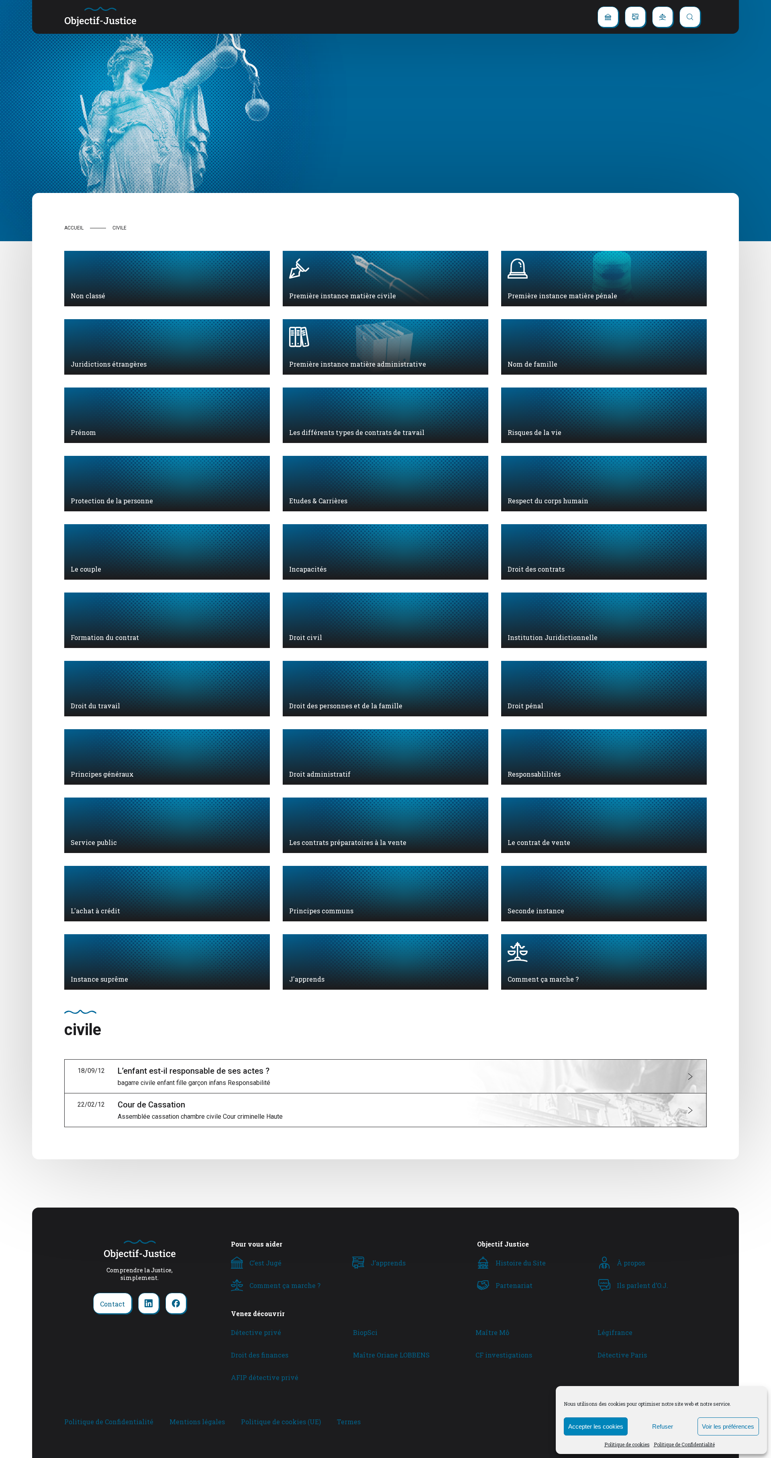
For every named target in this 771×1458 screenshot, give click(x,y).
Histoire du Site (521, 1263)
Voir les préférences (728, 1426)
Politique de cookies (627, 1444)
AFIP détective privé (264, 1377)
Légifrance (615, 1332)
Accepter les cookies (595, 1426)
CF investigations (503, 1355)
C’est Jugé (265, 1263)
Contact (112, 1304)
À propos (631, 1263)
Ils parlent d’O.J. (642, 1285)
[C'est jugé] (608, 16)
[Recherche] (689, 16)
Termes (349, 1421)
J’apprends (388, 1263)
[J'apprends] (635, 16)
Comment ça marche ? (284, 1285)
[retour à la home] (100, 17)
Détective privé (256, 1332)
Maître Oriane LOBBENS (391, 1355)
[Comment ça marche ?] (662, 16)
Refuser (662, 1426)
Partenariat (514, 1285)
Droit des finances (259, 1355)
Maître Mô (492, 1332)
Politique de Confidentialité (684, 1444)
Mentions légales (197, 1421)
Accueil (74, 228)
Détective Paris (622, 1355)
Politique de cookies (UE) (281, 1421)
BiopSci (365, 1332)
